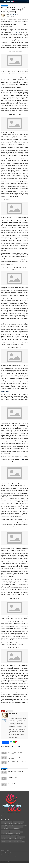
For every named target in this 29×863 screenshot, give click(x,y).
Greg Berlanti (5, 838)
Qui (2, 87)
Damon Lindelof (18, 831)
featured (4, 826)
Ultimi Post (10, 711)
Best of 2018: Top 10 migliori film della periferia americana (17, 762)
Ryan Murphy (11, 825)
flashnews (4, 823)
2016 (16, 32)
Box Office (20, 838)
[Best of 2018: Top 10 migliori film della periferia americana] (4, 762)
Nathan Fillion (12, 840)
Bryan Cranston (5, 831)
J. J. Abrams (10, 823)
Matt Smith (10, 833)
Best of (13, 746)
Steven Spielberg (19, 826)
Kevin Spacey (13, 836)
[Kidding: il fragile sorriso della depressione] (4, 753)
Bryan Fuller (19, 840)
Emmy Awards (5, 828)
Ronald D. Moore (12, 838)
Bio (4, 711)
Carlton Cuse (5, 840)
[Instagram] (5, 721)
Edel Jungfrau (13, 14)
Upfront (17, 825)
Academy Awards (21, 836)
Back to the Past (5, 836)
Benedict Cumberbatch (14, 841)
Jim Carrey (18, 746)
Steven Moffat (24, 825)
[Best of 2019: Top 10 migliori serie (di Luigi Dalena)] (4, 757)
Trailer (15, 823)
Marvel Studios (5, 830)
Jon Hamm (12, 831)
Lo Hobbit (22, 841)
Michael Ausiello (10, 826)
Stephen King (4, 841)
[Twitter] (3, 719)
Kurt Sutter (4, 833)
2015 (19, 32)
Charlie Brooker (15, 835)
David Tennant (17, 828)
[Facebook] (5, 719)
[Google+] (6, 719)
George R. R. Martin (6, 835)
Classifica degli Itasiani (15, 830)
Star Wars (20, 823)
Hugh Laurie (17, 833)
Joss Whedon (4, 825)
